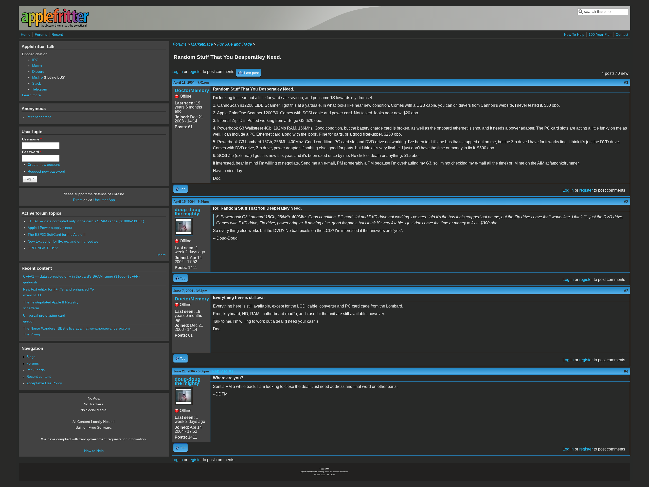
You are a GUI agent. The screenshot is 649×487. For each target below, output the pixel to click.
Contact (622, 34)
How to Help (94, 451)
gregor (28, 321)
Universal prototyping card (44, 315)
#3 (626, 291)
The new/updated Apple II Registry (50, 302)
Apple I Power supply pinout (50, 228)
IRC (35, 60)
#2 (626, 202)
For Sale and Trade (234, 44)
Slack (36, 83)
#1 (626, 82)
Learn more (31, 95)
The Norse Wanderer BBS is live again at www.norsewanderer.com (76, 328)
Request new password (46, 171)
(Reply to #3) (222, 371)
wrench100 (32, 295)
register (195, 71)
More (161, 255)
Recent (57, 34)
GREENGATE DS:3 (43, 248)
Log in (177, 71)
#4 (626, 371)
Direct (77, 200)
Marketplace (202, 44)
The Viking (31, 334)
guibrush (30, 282)
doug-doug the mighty (188, 211)
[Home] (55, 26)
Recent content (38, 117)
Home (25, 34)
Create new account (44, 165)
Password (31, 152)
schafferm (31, 308)
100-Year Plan (600, 34)
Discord (38, 71)
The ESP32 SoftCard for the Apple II (56, 234)
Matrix (37, 66)
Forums (41, 34)
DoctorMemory (192, 90)
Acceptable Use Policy (44, 383)
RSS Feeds (35, 370)
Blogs (30, 357)
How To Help (574, 34)
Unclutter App (104, 200)
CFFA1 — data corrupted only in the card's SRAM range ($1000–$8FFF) (86, 221)
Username (32, 139)
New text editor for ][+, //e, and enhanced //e (63, 241)
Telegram (39, 89)
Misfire (37, 77)
